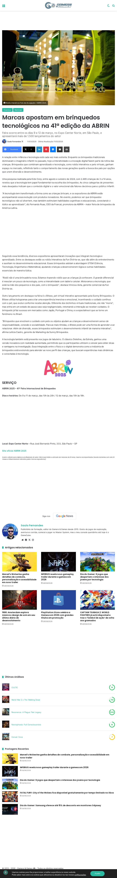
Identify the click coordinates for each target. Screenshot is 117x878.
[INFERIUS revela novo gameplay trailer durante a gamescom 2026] (58, 561)
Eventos (7, 110)
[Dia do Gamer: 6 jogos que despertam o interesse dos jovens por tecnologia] (97, 561)
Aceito (97, 873)
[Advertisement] (58, 20)
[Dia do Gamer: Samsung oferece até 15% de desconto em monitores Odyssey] (10, 809)
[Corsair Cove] (5, 737)
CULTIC (14, 687)
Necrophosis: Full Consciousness (26, 724)
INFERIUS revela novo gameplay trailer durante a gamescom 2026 (57, 577)
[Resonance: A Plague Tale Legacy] (5, 712)
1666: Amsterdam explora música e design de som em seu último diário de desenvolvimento (18, 616)
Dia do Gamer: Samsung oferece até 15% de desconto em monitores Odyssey (60, 805)
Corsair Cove (17, 737)
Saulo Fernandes (14, 141)
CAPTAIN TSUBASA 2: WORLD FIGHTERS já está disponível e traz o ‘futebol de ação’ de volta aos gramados (97, 616)
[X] (29, 540)
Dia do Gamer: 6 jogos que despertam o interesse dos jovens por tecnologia (94, 577)
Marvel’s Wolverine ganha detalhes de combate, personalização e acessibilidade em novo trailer (19, 578)
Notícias (18, 110)
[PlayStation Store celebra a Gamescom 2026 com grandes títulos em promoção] (58, 600)
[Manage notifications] (5, 872)
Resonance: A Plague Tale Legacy (26, 712)
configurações (80, 875)
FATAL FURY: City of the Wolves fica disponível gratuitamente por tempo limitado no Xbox (67, 792)
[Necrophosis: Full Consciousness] (5, 725)
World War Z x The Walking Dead (25, 700)
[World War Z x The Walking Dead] (5, 700)
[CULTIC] (5, 687)
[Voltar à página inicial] (58, 5)
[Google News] (64, 516)
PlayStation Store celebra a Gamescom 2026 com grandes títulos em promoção (57, 615)
